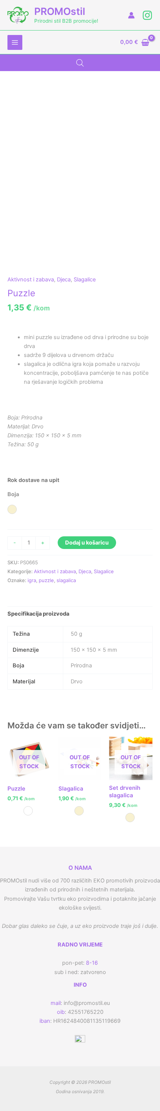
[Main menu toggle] (14, 42)
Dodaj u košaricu (87, 542)
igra (32, 580)
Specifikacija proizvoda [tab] (38, 613)
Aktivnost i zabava (30, 279)
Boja (13, 494)
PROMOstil (59, 11)
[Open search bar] (80, 63)
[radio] (12, 509)
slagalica (66, 580)
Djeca (64, 279)
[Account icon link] (131, 15)
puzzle (46, 580)
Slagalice (85, 279)
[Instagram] (147, 15)
